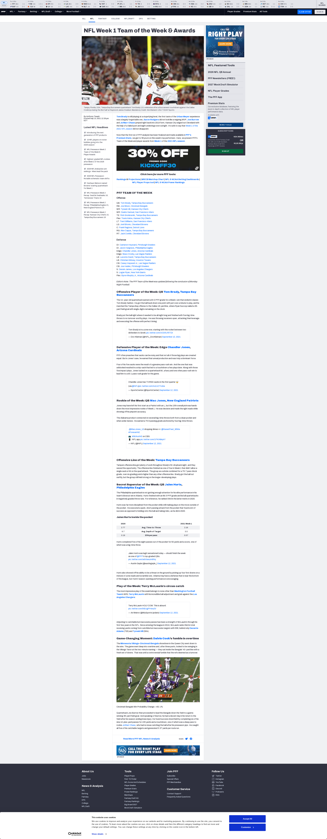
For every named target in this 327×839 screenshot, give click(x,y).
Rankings (121, 179)
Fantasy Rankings (131, 801)
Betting (151, 19)
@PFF (140, 556)
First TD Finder (130, 779)
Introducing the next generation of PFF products (95, 134)
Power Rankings (131, 792)
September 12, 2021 (169, 390)
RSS (217, 795)
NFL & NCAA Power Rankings (170, 182)
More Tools (226, 125)
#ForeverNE (134, 432)
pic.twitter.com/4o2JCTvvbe (152, 386)
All (84, 19)
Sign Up (225, 151)
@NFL (135, 386)
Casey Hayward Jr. (129, 263)
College (115, 19)
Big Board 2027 (130, 805)
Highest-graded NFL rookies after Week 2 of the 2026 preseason (97, 161)
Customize (246, 827)
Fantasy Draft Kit (131, 798)
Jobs (84, 776)
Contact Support (174, 794)
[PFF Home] (3, 11)
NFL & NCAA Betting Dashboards (182, 179)
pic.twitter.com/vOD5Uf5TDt (159, 333)
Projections (134, 179)
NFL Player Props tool (143, 182)
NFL (4, 2)
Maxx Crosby (128, 254)
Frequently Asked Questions (178, 797)
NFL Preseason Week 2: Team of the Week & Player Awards (95, 152)
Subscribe (171, 776)
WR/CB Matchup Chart (153, 179)
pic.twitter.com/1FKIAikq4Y (153, 439)
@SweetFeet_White (170, 429)
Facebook (220, 785)
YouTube (219, 782)
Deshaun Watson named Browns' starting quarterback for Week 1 (96, 185)
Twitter (219, 776)
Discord (219, 789)
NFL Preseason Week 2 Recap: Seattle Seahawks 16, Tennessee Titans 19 (96, 195)
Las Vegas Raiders (143, 254)
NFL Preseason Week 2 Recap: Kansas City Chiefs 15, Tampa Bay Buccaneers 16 (96, 214)
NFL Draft (129, 19)
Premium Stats (130, 789)
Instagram (220, 779)
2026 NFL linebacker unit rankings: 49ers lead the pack (96, 170)
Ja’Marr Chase (129, 725)
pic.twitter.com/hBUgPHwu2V (142, 609)
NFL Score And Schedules (135, 782)
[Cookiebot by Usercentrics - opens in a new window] (75, 834)
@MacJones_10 (136, 429)
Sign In (320, 12)
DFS (141, 19)
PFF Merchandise (174, 782)
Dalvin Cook (161, 638)
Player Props (129, 776)
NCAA (4, 5)
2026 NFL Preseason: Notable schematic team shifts (96, 177)
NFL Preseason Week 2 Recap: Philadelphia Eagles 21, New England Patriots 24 (96, 205)
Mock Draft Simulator (133, 808)
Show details (97, 834)
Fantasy (102, 19)
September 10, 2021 (171, 337)
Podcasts (220, 792)
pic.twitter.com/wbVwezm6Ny (142, 559)
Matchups (128, 795)
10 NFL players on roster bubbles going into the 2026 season (95, 142)
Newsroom (86, 779)
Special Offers (173, 779)
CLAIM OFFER (305, 12)
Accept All (247, 819)
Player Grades (130, 785)
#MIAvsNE (137, 436)
